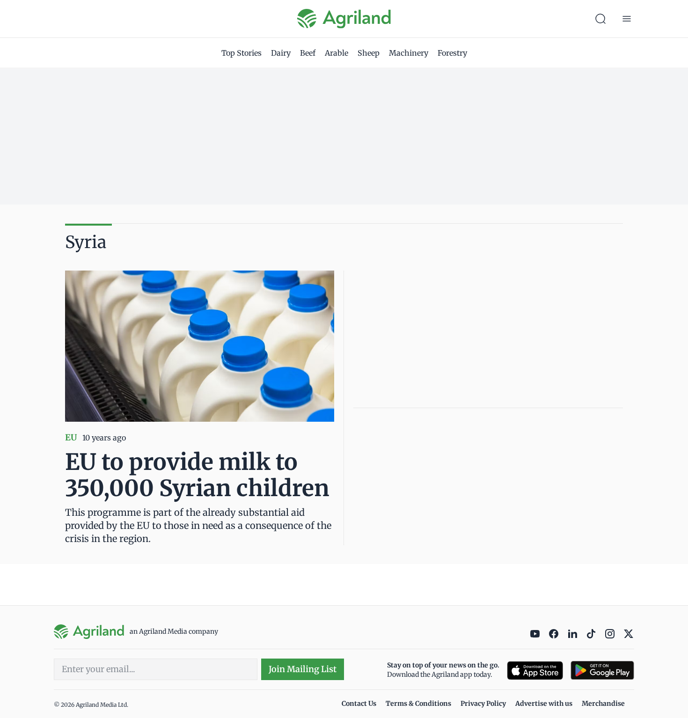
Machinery (408, 53)
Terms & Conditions (418, 703)
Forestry (452, 53)
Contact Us (359, 703)
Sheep (369, 53)
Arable (336, 53)
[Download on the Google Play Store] (602, 670)
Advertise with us (543, 703)
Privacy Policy (483, 703)
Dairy (281, 53)
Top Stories (241, 53)
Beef (307, 53)
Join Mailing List (303, 669)
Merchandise (603, 703)
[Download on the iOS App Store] (535, 670)
